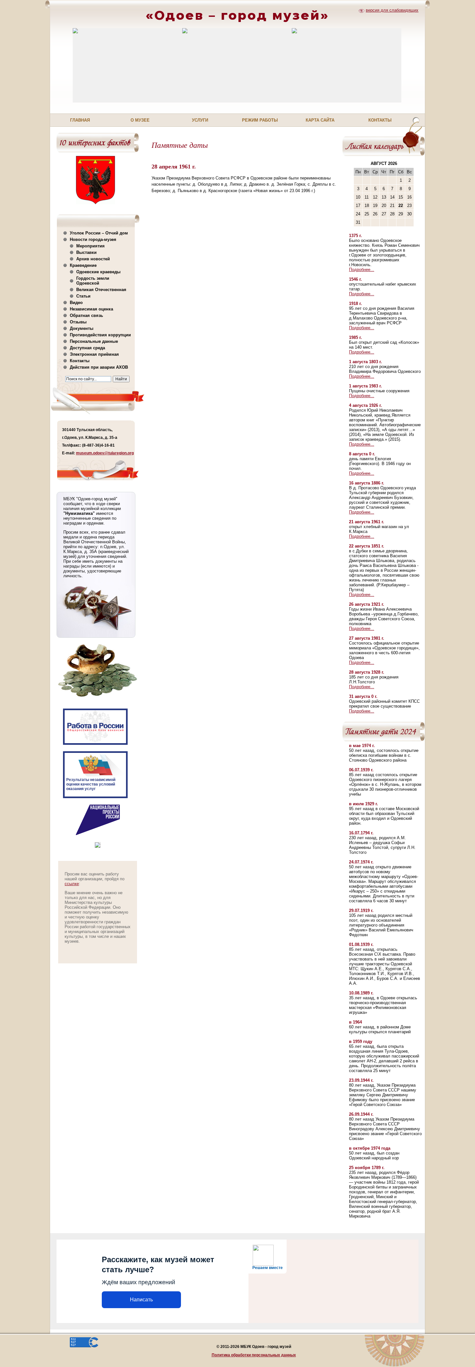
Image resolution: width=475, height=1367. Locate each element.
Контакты (380, 120)
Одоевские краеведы (98, 271)
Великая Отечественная (101, 289)
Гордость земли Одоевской (92, 281)
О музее (140, 120)
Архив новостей (93, 258)
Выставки (86, 252)
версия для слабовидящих (392, 10)
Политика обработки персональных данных (254, 1355)
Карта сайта (320, 120)
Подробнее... (361, 269)
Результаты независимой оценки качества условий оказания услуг (90, 784)
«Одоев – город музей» (237, 15)
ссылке (72, 883)
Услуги (200, 120)
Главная (80, 120)
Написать (141, 1299)
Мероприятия (90, 246)
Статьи (83, 296)
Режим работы (260, 120)
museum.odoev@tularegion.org (105, 453)
